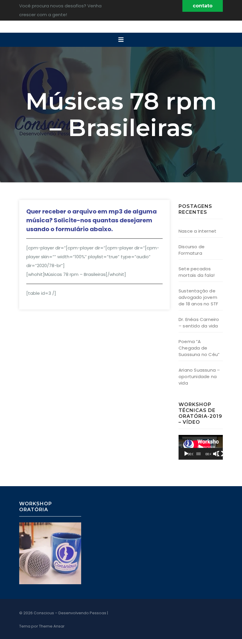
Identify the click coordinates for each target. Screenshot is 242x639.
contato (202, 6)
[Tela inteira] (220, 454)
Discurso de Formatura (192, 250)
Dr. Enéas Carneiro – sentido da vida (199, 322)
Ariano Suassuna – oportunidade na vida (199, 376)
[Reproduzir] (186, 454)
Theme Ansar (52, 626)
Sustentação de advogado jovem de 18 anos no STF (198, 297)
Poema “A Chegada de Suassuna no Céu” (199, 347)
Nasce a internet (197, 231)
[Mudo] (216, 454)
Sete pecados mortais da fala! (197, 272)
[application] (201, 447)
